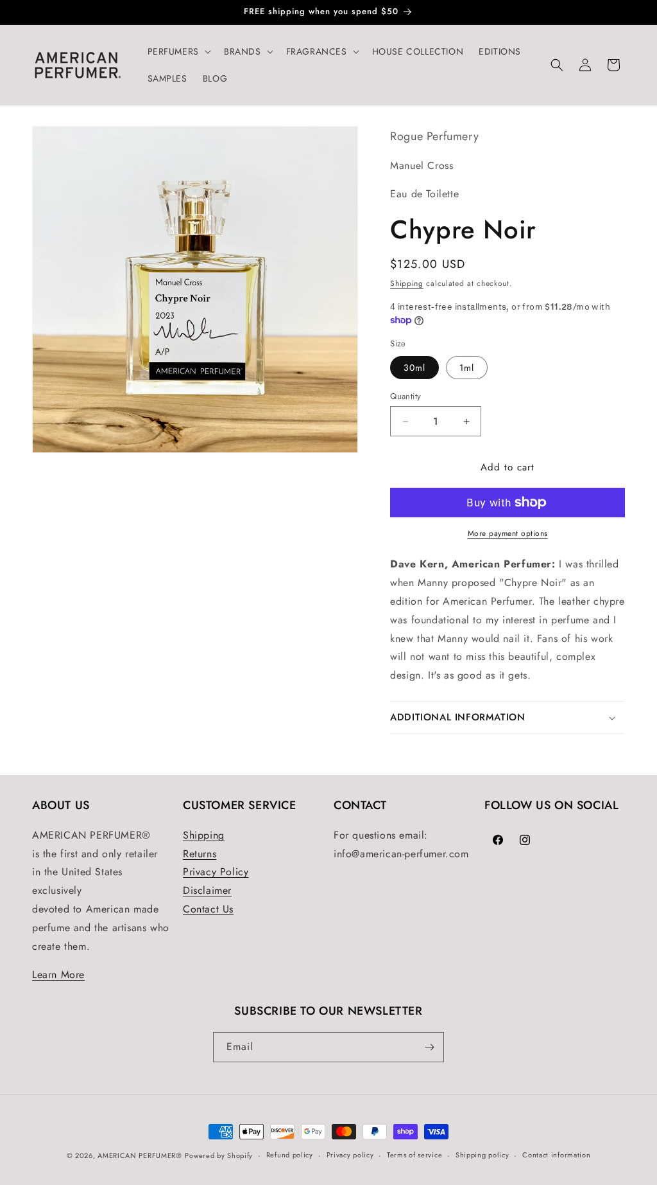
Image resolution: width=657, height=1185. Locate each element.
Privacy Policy (215, 871)
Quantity (405, 396)
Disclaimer (207, 890)
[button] (178, 51)
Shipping (406, 283)
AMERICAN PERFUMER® (140, 1155)
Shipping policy (482, 1155)
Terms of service (414, 1155)
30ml (414, 367)
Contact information (556, 1155)
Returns (199, 853)
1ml (466, 367)
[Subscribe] (429, 1047)
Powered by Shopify (219, 1155)
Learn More (58, 974)
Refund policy (289, 1155)
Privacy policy (350, 1155)
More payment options (508, 533)
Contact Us (208, 909)
